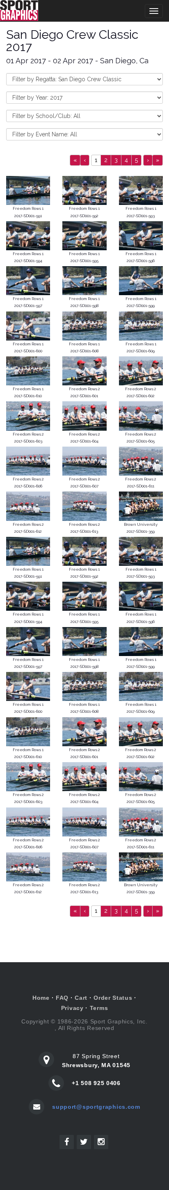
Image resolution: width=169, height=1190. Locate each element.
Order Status (113, 997)
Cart (81, 997)
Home (41, 997)
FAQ (62, 997)
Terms (99, 1008)
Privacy (72, 1008)
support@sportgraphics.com (96, 1106)
